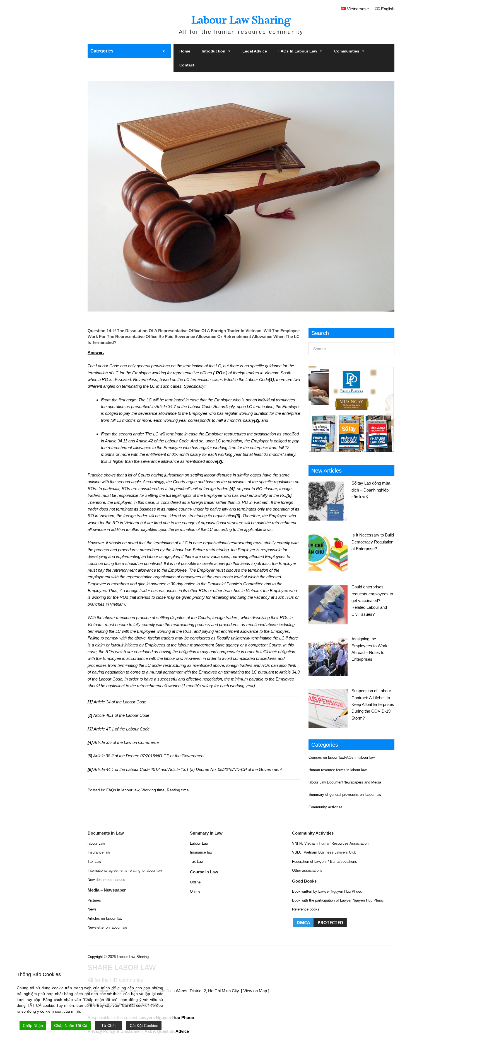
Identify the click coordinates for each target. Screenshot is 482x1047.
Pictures (94, 900)
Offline (195, 882)
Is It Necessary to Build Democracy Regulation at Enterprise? (372, 542)
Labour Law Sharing (241, 20)
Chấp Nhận (33, 1025)
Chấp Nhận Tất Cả (70, 1025)
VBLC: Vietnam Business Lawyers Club (324, 852)
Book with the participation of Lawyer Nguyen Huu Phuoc (338, 900)
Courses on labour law (326, 757)
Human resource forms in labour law (338, 770)
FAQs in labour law (297, 51)
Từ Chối (108, 1025)
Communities (346, 51)
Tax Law (94, 861)
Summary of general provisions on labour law (345, 794)
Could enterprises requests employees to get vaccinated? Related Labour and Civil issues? (372, 600)
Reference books (305, 909)
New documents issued (106, 880)
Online (195, 891)
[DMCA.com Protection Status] (320, 926)
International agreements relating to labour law (125, 870)
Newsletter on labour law (107, 927)
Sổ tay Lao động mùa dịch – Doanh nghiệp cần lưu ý (370, 490)
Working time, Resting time (165, 790)
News (92, 909)
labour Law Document (326, 782)
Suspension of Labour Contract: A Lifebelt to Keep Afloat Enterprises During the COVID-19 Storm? (372, 704)
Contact (186, 65)
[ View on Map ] (255, 990)
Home (184, 51)
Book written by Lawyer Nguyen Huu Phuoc (327, 891)
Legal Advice (254, 51)
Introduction (213, 51)
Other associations (307, 870)
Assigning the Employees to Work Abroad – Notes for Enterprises (369, 649)
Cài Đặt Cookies (144, 1025)
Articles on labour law (105, 918)
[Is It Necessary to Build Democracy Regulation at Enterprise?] (330, 552)
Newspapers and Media (362, 782)
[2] (90, 715)
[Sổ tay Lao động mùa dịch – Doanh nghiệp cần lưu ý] (330, 500)
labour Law (96, 843)
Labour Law (199, 843)
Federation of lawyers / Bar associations (324, 861)
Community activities (326, 807)
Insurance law (99, 852)
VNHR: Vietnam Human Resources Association (330, 843)
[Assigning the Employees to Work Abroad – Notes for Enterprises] (330, 656)
